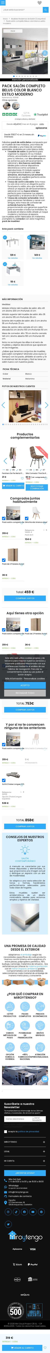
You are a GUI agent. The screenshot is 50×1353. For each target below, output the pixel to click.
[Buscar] (46, 10)
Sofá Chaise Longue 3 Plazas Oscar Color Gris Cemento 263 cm (13, 784)
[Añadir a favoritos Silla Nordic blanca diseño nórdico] (44, 523)
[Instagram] (8, 1212)
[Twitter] (8, 1224)
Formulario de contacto (20, 1196)
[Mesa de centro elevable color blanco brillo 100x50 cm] (12, 268)
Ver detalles (13, 258)
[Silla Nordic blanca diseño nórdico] (36, 513)
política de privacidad (28, 1131)
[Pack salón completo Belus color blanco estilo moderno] (13, 513)
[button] (5, 53)
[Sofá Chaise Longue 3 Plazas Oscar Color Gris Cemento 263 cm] (13, 775)
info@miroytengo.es (18, 1192)
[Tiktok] (16, 1212)
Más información (13, 678)
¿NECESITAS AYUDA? (25, 1173)
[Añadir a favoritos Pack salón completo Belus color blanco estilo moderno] (21, 523)
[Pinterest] (41, 1212)
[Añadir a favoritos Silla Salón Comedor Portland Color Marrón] (45, 478)
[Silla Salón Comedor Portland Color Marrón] (37, 455)
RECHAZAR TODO (25, 693)
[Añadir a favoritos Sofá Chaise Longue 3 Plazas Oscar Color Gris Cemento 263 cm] (21, 785)
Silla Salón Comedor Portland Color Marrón (37, 473)
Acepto (25, 685)
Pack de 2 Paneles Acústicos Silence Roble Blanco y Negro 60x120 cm (13, 564)
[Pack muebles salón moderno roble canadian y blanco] (6, 105)
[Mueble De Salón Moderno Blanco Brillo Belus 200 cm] (37, 242)
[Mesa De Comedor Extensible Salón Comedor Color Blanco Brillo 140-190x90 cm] (12, 242)
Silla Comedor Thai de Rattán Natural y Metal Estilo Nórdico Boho (13, 473)
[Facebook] (24, 1212)
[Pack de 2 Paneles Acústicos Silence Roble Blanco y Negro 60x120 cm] (13, 555)
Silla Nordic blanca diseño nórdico (36, 522)
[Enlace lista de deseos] (40, 3)
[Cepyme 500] (15, 1310)
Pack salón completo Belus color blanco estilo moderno (13, 522)
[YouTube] (33, 1212)
